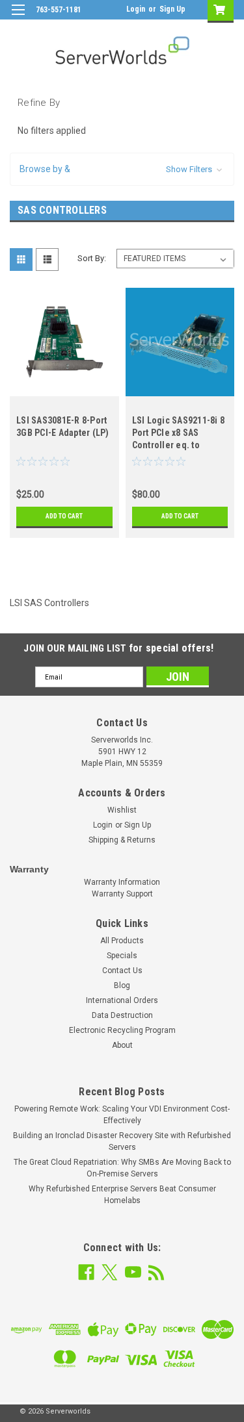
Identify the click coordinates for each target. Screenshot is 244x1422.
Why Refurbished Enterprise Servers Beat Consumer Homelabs (122, 1194)
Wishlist (122, 810)
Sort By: (91, 258)
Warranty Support (122, 893)
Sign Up (172, 9)
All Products (122, 940)
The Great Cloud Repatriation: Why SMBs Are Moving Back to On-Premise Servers (122, 1168)
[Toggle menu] (18, 18)
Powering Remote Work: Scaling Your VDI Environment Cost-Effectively (122, 1114)
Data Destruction (122, 1015)
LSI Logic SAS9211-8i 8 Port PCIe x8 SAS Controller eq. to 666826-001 (178, 434)
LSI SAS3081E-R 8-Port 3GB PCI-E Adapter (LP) (62, 426)
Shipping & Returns (122, 839)
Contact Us (122, 970)
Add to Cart (64, 516)
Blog (122, 985)
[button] (122, 169)
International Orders (122, 1000)
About (122, 1045)
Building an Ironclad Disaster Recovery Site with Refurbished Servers (122, 1141)
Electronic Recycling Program (122, 1030)
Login (135, 9)
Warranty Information (122, 882)
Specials (122, 955)
